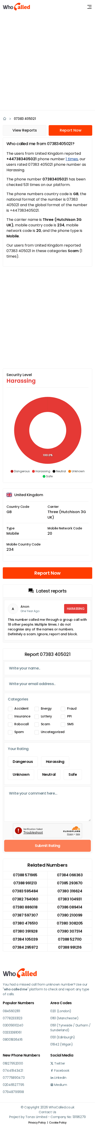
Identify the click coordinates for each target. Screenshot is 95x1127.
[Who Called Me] (16, 7)
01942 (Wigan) (61, 1044)
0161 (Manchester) (64, 1018)
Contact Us (47, 1112)
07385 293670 (69, 883)
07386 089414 (69, 907)
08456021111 (11, 1011)
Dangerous (23, 761)
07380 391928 (25, 931)
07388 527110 (69, 939)
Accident (21, 708)
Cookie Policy (58, 1122)
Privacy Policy (37, 1122)
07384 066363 (70, 875)
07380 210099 (69, 915)
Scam (45, 724)
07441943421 (13, 1070)
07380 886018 (25, 907)
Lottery (46, 716)
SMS (70, 724)
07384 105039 (25, 939)
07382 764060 (25, 899)
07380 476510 (25, 923)
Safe (72, 774)
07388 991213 (25, 883)
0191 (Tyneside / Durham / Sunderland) (70, 1027)
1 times (72, 159)
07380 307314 (69, 931)
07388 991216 (69, 947)
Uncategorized (53, 732)
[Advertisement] (47, 61)
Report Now (70, 130)
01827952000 (13, 1063)
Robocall (21, 724)
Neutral (48, 774)
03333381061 (12, 1032)
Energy (46, 708)
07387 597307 (25, 915)
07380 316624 (69, 891)
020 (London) (60, 1011)
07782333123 (12, 1018)
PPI (69, 716)
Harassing (55, 761)
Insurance (22, 716)
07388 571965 (25, 875)
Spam (19, 732)
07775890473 (13, 1077)
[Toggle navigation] (89, 7)
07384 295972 (25, 947)
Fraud (71, 708)
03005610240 (13, 1025)
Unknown (21, 774)
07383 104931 (70, 899)
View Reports (24, 130)
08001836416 (12, 1039)
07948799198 (13, 1092)
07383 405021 (25, 118)
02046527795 (13, 1084)
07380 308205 (70, 923)
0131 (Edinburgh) (62, 1037)
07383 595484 (25, 891)
